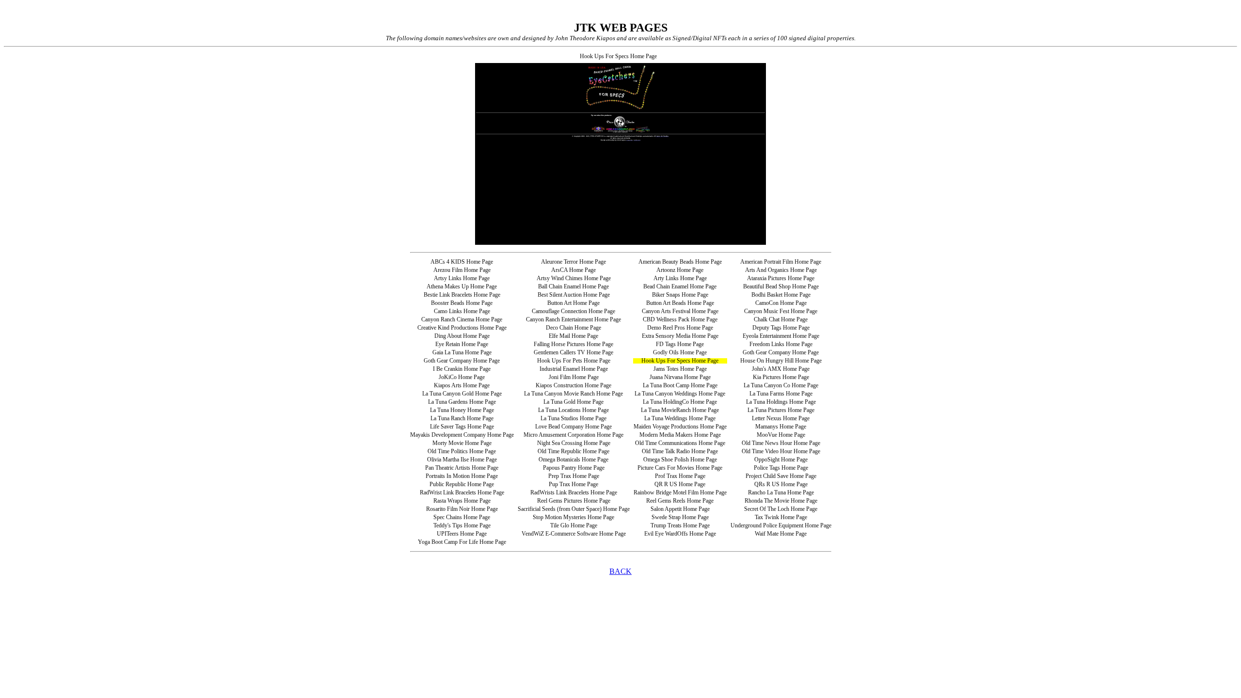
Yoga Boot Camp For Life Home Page (462, 542)
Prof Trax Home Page (680, 476)
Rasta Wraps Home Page (462, 500)
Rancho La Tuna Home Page (781, 492)
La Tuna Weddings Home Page (680, 418)
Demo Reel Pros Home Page (680, 327)
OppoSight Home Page (781, 459)
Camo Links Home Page (462, 311)
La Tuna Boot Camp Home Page (680, 385)
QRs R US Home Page (781, 484)
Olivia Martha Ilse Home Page (462, 459)
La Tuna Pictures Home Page (781, 410)
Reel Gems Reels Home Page (680, 500)
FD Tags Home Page (680, 344)
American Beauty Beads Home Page (680, 261)
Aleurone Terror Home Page (573, 261)
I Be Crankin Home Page (462, 368)
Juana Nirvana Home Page (680, 377)
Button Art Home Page (573, 303)
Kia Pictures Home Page (781, 377)
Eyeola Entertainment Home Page (781, 336)
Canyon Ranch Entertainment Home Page (573, 319)
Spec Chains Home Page (461, 517)
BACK (620, 571)
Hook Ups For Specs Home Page (679, 360)
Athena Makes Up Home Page (462, 286)
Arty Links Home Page (680, 278)
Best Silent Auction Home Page (574, 294)
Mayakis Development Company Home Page (462, 434)
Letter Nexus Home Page (781, 418)
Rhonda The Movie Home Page (781, 500)
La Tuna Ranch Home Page (461, 418)
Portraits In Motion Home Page (462, 476)
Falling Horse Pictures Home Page (573, 344)
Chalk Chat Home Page (781, 319)
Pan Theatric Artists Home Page (461, 467)
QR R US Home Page (679, 484)
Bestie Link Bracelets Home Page (462, 294)
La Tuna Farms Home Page (780, 393)
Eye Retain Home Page (461, 344)
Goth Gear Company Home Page (781, 352)
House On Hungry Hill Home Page (781, 360)
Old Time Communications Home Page (680, 443)
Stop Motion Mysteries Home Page (573, 517)
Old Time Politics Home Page (462, 451)
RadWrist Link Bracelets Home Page (462, 492)
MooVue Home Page (781, 434)
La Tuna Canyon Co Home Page (781, 385)
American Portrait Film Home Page (780, 261)
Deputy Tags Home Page (781, 327)
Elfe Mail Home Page (573, 336)
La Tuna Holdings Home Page (781, 401)
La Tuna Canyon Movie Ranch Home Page (573, 393)
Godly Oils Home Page (680, 352)
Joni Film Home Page (574, 377)
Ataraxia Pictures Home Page (780, 278)
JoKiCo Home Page (462, 377)
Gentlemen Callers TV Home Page (573, 352)
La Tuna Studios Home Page (573, 418)
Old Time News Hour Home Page (781, 443)
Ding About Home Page (462, 336)
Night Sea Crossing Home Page (573, 443)
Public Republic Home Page (462, 484)
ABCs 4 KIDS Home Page (461, 261)
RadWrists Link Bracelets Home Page (573, 492)
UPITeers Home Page (462, 533)
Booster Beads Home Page (462, 303)
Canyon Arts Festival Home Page (680, 311)
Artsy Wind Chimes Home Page (574, 278)
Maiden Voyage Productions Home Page (680, 426)
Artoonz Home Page (679, 270)
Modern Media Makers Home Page (680, 434)
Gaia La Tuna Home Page (462, 352)
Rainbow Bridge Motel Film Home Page (680, 492)
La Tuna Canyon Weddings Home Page (680, 393)
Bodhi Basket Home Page (781, 294)
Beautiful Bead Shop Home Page (781, 286)
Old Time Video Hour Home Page (781, 451)
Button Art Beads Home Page (680, 303)
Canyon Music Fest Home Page (780, 311)
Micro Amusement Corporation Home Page (573, 434)
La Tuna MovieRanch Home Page (680, 410)
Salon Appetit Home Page (680, 509)
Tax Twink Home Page (781, 517)
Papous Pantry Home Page (574, 467)
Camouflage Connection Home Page (573, 311)
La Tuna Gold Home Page (573, 401)
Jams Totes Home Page (680, 368)
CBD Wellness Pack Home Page (680, 319)
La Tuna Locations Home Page (573, 410)
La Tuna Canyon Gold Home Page (462, 393)
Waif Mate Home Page (781, 533)
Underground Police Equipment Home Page (781, 525)
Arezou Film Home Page (462, 270)
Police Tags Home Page (781, 467)
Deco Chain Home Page (573, 327)
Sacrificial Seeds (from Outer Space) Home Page (574, 509)
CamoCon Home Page (781, 303)
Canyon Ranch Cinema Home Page (461, 319)
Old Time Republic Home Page (573, 451)
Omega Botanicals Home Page (573, 459)
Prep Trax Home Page (573, 476)
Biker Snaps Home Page (680, 294)
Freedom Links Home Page (780, 344)
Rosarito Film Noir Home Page (462, 509)
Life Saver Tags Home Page (462, 426)
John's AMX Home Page (781, 368)
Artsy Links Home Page (462, 278)
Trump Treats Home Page (680, 525)
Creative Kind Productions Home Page (462, 327)
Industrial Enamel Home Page (574, 368)
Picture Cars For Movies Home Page (679, 467)
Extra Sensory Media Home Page (680, 336)
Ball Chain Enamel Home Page (573, 286)
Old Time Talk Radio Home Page (680, 451)
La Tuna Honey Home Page (462, 410)
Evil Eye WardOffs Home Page (680, 533)
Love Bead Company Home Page (573, 426)
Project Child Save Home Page (781, 476)
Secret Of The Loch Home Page (780, 509)
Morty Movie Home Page (462, 443)
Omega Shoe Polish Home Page (680, 459)
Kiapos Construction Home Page (573, 385)
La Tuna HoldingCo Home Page (680, 401)
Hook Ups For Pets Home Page (573, 360)
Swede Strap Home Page (680, 517)
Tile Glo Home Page (573, 525)
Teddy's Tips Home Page (462, 525)
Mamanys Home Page (780, 426)
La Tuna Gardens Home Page (462, 401)
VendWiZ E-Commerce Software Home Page (574, 533)
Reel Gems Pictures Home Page (573, 500)
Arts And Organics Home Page (781, 270)
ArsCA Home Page (573, 270)
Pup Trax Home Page (573, 484)
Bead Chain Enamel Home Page (679, 286)
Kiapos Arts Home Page (462, 385)
